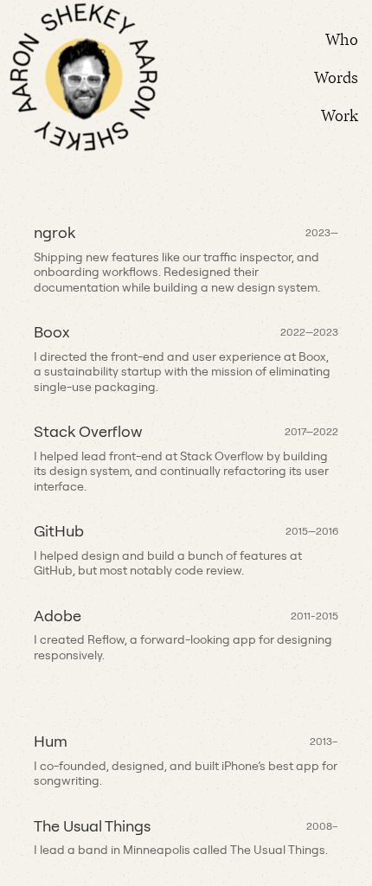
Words (336, 77)
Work (339, 115)
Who (341, 39)
